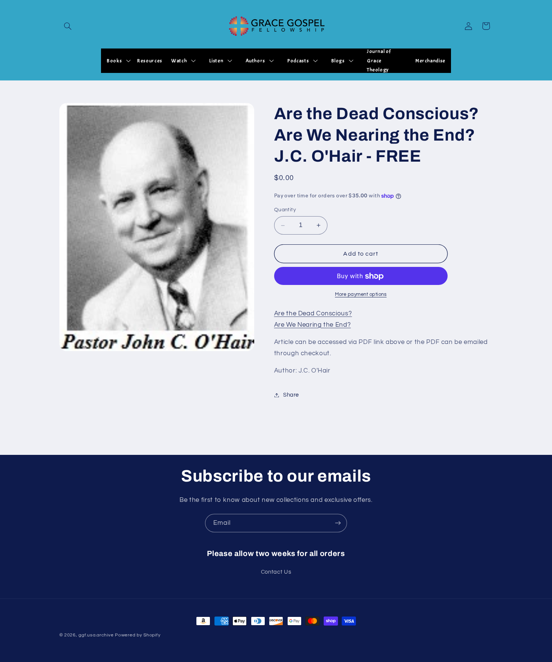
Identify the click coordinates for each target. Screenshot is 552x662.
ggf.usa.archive (95, 635)
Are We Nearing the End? (312, 324)
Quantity (285, 210)
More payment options (361, 294)
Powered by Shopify (137, 635)
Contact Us (276, 571)
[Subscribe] (338, 523)
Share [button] (291, 395)
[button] (68, 26)
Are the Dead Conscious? (313, 313)
